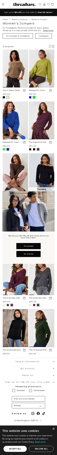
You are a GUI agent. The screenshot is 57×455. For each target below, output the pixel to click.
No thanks (28, 254)
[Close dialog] (52, 193)
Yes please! (28, 246)
